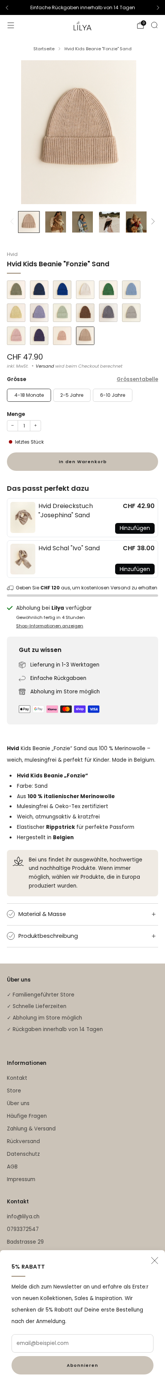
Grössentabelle (137, 379)
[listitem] (82, 8)
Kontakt (17, 1078)
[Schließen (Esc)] (154, 1260)
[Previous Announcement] (7, 7)
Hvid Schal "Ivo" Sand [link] (69, 548)
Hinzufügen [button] (135, 528)
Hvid (12, 254)
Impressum (21, 1179)
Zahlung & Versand (31, 1128)
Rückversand (23, 1141)
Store (14, 1090)
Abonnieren (82, 1365)
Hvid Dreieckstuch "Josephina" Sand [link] (65, 511)
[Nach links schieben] (13, 222)
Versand (45, 366)
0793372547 (23, 1229)
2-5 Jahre (71, 395)
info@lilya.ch (23, 1216)
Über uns (18, 1103)
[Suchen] (154, 25)
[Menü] (11, 25)
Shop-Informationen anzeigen (49, 626)
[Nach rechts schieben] (152, 222)
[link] (22, 518)
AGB (12, 1166)
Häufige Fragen (27, 1116)
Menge (16, 414)
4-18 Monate (29, 395)
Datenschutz (23, 1154)
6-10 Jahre (112, 395)
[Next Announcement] (158, 7)
